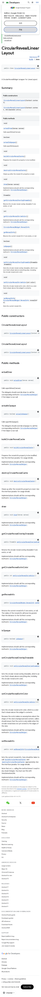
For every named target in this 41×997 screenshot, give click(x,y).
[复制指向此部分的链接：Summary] (14, 88)
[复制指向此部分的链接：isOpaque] (12, 631)
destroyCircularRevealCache (14, 170)
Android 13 (5, 900)
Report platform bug (8, 936)
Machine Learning (7, 844)
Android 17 (5, 887)
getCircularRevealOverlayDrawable (17, 200)
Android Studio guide (8, 915)
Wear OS (4, 869)
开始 (20, 30)
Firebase (4, 965)
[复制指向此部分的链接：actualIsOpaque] (18, 406)
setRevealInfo (9, 298)
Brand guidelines (20, 979)
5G (3, 857)
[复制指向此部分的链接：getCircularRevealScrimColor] (30, 567)
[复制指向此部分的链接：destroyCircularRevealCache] (30, 473)
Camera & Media (7, 851)
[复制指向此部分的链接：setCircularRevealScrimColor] (30, 694)
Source (4, 823)
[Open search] (28, 2)
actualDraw (8, 128)
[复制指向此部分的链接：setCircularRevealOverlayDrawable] (36, 658)
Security (4, 820)
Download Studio (7, 924)
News (3, 826)
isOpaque (7, 246)
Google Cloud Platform (9, 968)
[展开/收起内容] (4, 43)
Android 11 (5, 906)
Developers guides (7, 918)
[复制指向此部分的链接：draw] (8, 507)
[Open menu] (3, 2)
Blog (3, 829)
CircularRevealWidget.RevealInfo (16, 227)
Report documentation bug (10, 939)
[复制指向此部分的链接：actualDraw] (14, 372)
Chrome (4, 962)
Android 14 (5, 897)
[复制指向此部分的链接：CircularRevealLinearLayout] (29, 325)
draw (5, 184)
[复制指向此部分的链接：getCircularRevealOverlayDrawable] (36, 534)
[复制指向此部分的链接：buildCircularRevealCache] (27, 439)
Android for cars (7, 875)
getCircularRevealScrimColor (15, 216)
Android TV (5, 879)
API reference (6, 921)
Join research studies (8, 946)
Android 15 (5, 893)
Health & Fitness (6, 848)
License (10, 979)
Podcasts (4, 833)
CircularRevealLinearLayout (24, 68)
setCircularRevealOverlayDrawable (17, 262)
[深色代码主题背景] (38, 66)
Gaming (4, 841)
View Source (33, 57)
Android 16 (5, 890)
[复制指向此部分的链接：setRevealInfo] (16, 741)
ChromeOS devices (8, 872)
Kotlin (31, 59)
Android (4, 813)
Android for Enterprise (9, 817)
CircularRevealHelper (19, 190)
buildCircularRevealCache (14, 156)
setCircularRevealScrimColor (15, 282)
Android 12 (5, 903)
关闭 (20, 23)
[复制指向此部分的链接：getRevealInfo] (17, 595)
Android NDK (6, 928)
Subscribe (27, 987)
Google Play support (8, 943)
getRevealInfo (9, 232)
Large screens (6, 866)
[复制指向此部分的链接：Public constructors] (26, 316)
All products (6, 972)
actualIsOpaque (9, 142)
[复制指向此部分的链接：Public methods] (21, 363)
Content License (22, 789)
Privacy (4, 854)
